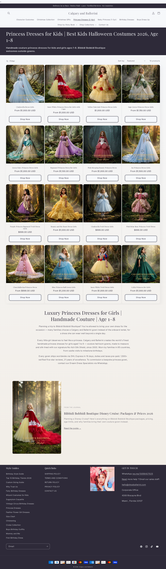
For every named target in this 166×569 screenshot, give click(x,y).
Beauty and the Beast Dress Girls (64, 227)
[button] (8, 13)
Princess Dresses (13, 508)
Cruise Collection (13, 525)
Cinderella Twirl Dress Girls (102, 227)
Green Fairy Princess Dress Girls (25, 168)
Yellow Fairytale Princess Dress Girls (102, 107)
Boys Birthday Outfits (15, 529)
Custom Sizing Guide (15, 482)
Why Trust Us (12, 487)
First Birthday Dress (14, 538)
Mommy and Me (13, 534)
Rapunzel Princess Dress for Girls (63, 168)
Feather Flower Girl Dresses (18, 512)
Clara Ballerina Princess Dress (25, 287)
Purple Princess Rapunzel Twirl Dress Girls (25, 228)
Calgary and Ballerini (86, 567)
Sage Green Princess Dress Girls (141, 107)
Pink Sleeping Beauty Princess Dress (102, 168)
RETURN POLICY (52, 482)
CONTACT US (51, 491)
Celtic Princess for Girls (140, 287)
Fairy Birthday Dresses (16, 491)
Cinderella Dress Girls (25, 107)
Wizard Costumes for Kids (17, 495)
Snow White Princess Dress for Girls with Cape (63, 108)
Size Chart (10, 516)
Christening (11, 521)
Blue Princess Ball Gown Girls (63, 287)
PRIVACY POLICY (52, 487)
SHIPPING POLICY (53, 474)
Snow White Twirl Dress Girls (102, 287)
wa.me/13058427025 (142, 474)
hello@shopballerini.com (134, 484)
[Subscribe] (47, 546)
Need (124, 479)
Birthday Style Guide (15, 474)
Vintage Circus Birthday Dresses (20, 504)
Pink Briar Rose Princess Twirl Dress (140, 227)
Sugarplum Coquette (15, 499)
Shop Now (25, 119)
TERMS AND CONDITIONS (56, 478)
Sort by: (121, 61)
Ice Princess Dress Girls (140, 168)
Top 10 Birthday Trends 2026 (18, 478)
